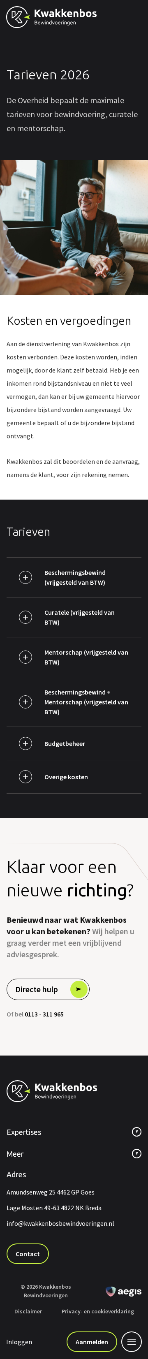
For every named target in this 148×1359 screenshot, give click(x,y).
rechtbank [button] (67, 1038)
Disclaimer (28, 1311)
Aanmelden (92, 1342)
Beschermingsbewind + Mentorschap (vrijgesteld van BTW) (86, 702)
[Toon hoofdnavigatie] (129, 1341)
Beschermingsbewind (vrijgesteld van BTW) (75, 577)
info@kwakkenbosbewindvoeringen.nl (60, 1223)
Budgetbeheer (64, 743)
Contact (28, 1254)
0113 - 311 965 (44, 1014)
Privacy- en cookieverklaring (98, 1311)
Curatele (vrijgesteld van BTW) (79, 617)
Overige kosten (66, 777)
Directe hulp (36, 989)
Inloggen (19, 1342)
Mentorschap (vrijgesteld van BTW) (86, 657)
